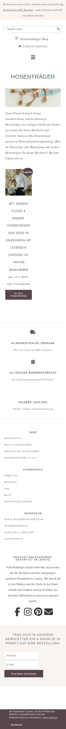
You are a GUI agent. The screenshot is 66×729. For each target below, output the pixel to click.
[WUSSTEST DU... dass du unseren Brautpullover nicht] (11, 704)
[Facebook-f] (17, 611)
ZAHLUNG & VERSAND (19, 532)
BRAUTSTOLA (13, 438)
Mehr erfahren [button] (50, 717)
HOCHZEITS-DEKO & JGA (20, 457)
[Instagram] (27, 611)
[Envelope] (48, 611)
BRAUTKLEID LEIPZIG (18, 501)
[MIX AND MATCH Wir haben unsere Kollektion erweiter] (11, 692)
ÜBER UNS (11, 475)
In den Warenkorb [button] (19, 294)
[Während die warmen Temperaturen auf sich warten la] (55, 692)
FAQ (7, 488)
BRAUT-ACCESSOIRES (18, 444)
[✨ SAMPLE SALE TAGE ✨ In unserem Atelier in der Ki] (55, 704)
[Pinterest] (38, 611)
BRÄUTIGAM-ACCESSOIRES (21, 451)
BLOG (8, 495)
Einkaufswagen (35, 46)
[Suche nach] (58, 29)
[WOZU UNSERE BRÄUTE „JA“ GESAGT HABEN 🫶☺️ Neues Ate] (33, 692)
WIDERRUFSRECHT (16, 525)
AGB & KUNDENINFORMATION (24, 519)
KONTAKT (10, 481)
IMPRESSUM (33, 513)
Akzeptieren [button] (17, 725)
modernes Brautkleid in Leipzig (23, 578)
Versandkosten (21, 283)
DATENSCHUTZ (13, 538)
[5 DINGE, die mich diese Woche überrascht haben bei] (33, 704)
